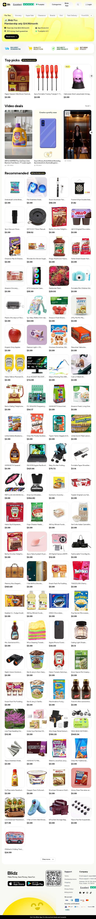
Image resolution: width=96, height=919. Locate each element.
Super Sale (30, 15)
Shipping (67, 882)
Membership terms (70, 879)
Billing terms (69, 892)
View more (46, 859)
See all (87, 106)
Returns (67, 886)
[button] (18, 81)
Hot (61, 15)
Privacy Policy (69, 889)
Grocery (18, 15)
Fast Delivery (72, 15)
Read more (10, 37)
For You (8, 15)
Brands (52, 15)
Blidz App (67, 4)
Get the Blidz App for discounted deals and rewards (48, 917)
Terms (66, 876)
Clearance (42, 15)
